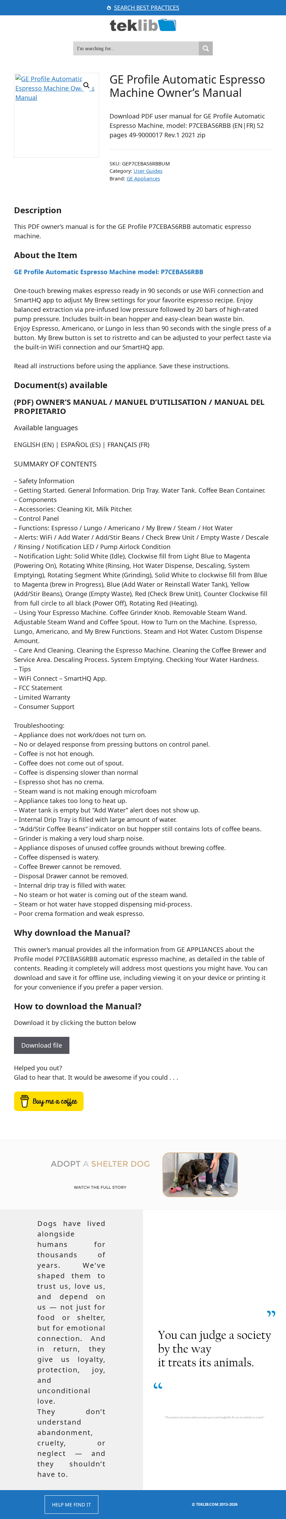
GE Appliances (143, 178)
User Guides (148, 171)
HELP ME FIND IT (71, 1504)
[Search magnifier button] (206, 48)
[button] (86, 85)
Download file (41, 1045)
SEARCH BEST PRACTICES (146, 7)
